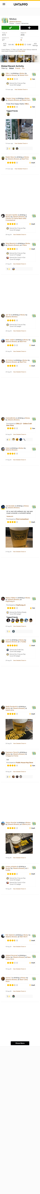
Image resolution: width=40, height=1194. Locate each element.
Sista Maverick (11, 243)
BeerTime (25, 159)
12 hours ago (9, 89)
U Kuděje (23, 642)
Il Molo (24, 245)
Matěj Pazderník (11, 706)
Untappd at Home (12, 756)
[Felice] (20, 776)
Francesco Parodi (12, 752)
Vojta (7, 448)
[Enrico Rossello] (13, 776)
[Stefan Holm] (24, 439)
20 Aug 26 (9, 626)
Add (29, 28)
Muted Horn (24, 75)
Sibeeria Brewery (15, 21)
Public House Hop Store (24, 762)
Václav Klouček (11, 822)
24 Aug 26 (9, 434)
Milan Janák (10, 340)
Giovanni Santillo (11, 215)
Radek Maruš (10, 157)
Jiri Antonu (9, 360)
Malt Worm (23, 937)
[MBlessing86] (13, 148)
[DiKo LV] (17, 439)
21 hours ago (9, 168)
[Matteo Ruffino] (17, 776)
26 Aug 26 (9, 331)
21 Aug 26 (8, 459)
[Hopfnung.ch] (13, 631)
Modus (22, 73)
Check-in (10, 28)
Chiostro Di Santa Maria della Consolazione (16, 219)
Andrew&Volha (11, 418)
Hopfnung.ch (10, 601)
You (23, 68)
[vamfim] (20, 439)
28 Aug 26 (9, 234)
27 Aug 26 (8, 264)
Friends (17, 68)
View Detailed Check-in (21, 89)
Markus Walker (11, 598)
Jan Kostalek (10, 506)
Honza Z (9, 978)
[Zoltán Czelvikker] (17, 148)
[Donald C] (13, 996)
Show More (21, 51)
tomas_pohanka (11, 866)
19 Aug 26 (8, 771)
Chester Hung (10, 98)
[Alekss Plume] (13, 439)
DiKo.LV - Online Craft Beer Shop (19, 424)
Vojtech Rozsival (11, 955)
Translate (9, 516)
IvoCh (8, 640)
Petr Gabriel (10, 935)
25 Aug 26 (9, 351)
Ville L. (8, 73)
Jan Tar (8, 315)
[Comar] (13, 269)
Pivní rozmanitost (22, 519)
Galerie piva (10, 710)
